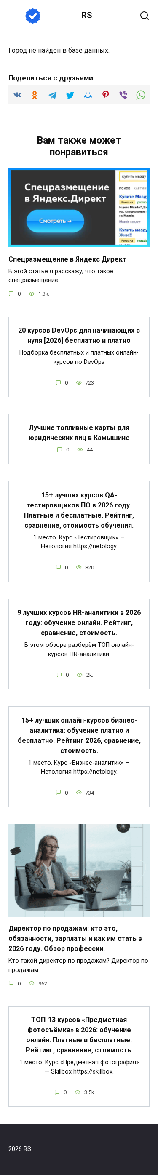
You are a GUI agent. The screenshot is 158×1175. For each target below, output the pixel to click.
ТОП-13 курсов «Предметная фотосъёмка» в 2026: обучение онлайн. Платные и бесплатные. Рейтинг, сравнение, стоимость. (79, 1035)
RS (86, 15)
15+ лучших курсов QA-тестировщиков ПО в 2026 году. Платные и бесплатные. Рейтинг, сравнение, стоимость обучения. (79, 510)
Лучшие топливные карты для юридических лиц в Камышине (79, 433)
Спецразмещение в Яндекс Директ (67, 259)
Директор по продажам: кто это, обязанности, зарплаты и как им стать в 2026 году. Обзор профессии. (75, 938)
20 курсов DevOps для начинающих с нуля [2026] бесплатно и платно (79, 335)
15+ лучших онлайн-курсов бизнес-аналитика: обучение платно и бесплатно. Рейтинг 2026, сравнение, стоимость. (79, 735)
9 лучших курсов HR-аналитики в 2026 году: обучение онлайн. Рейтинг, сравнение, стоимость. (79, 623)
